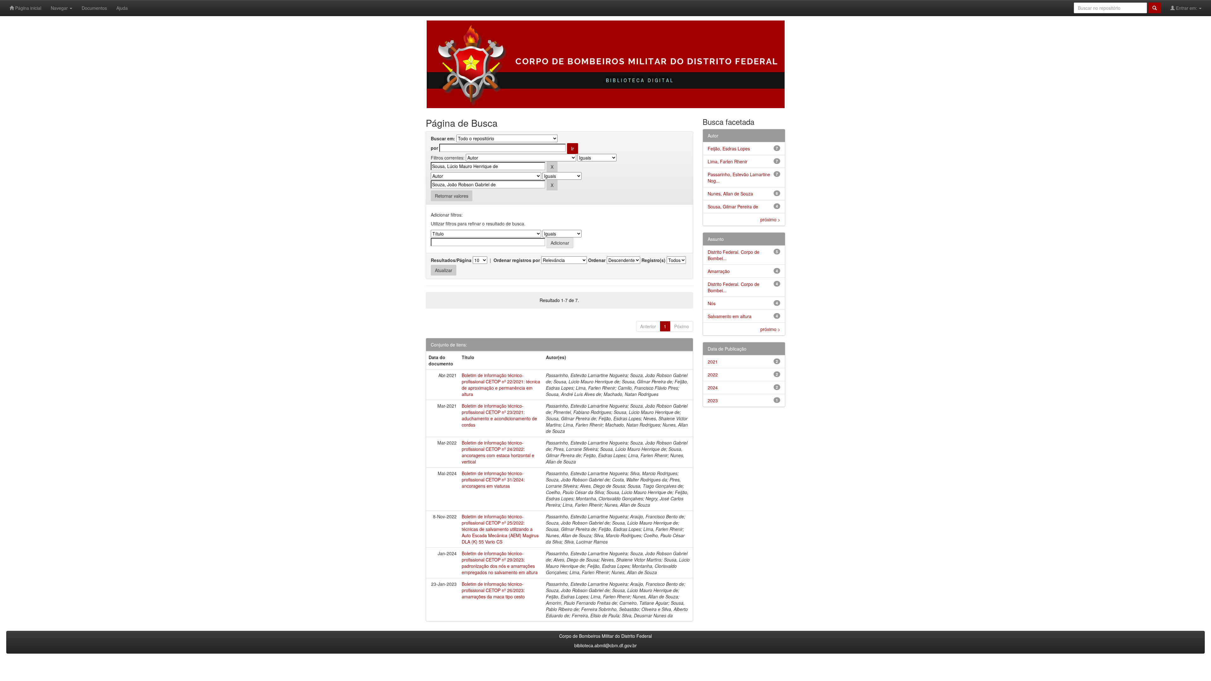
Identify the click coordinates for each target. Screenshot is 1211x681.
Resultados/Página (451, 260)
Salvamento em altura (730, 316)
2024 (713, 387)
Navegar (60, 8)
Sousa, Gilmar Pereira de (733, 206)
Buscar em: (443, 138)
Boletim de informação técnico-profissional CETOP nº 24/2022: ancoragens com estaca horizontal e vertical (498, 452)
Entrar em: (1186, 8)
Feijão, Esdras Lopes (729, 148)
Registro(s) (653, 260)
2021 (713, 361)
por (434, 148)
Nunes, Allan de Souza (730, 193)
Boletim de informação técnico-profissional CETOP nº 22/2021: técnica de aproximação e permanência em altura (501, 384)
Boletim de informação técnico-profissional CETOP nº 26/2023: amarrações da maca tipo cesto (493, 590)
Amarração (719, 271)
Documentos (94, 8)
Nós (712, 303)
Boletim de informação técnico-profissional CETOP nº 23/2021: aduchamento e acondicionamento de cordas (499, 415)
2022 (713, 374)
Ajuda (122, 8)
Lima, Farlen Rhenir (727, 161)
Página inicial (27, 8)
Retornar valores (451, 196)
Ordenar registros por (517, 260)
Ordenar (597, 260)
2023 (713, 400)
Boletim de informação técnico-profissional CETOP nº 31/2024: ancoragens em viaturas (493, 479)
